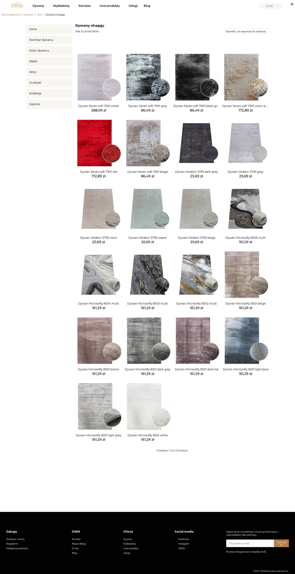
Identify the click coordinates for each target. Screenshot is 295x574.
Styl (39, 14)
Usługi (133, 6)
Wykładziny (61, 6)
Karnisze (85, 6)
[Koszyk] (290, 6)
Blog (147, 6)
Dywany (38, 6)
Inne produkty (110, 6)
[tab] (49, 29)
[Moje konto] (285, 6)
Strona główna (11, 14)
